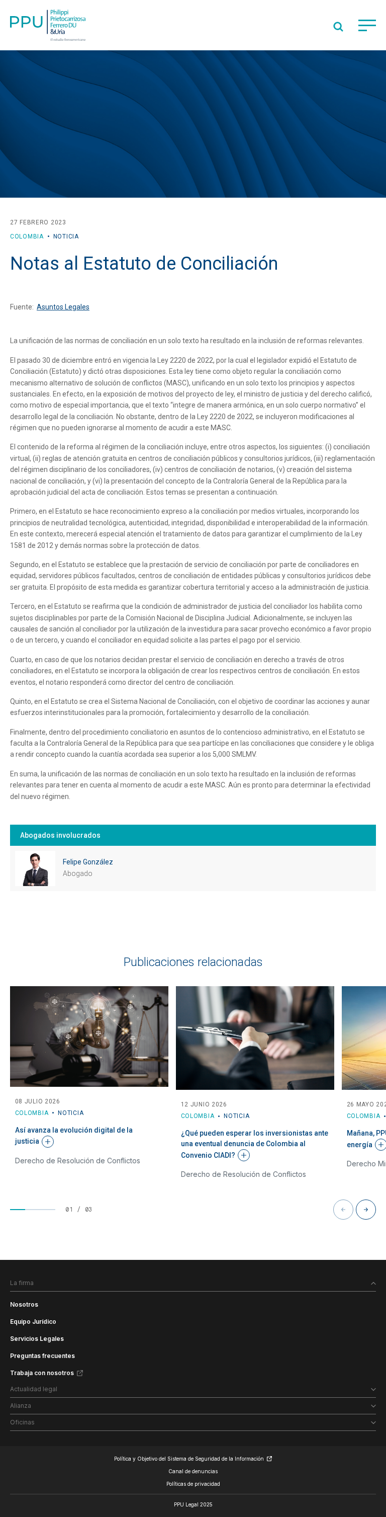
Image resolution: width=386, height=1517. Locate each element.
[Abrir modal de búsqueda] (338, 27)
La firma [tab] (22, 1283)
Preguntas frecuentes (42, 1356)
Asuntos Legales (63, 307)
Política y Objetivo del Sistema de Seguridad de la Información (189, 1458)
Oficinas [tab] (22, 1422)
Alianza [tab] (20, 1405)
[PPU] (47, 25)
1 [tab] (17, 1209)
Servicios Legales (37, 1338)
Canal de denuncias (193, 1471)
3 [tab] (47, 1209)
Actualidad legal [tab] (33, 1389)
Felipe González (88, 862)
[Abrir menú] (367, 25)
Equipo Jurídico (33, 1321)
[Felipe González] (35, 868)
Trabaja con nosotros (42, 1373)
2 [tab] (32, 1209)
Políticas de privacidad (193, 1483)
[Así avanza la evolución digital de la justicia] (89, 1036)
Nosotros (24, 1304)
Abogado (77, 873)
